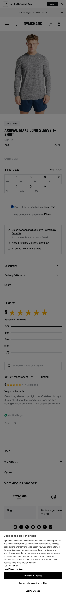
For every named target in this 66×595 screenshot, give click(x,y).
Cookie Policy (11, 565)
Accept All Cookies (33, 575)
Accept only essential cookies (33, 583)
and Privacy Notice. (14, 569)
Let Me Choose (33, 590)
